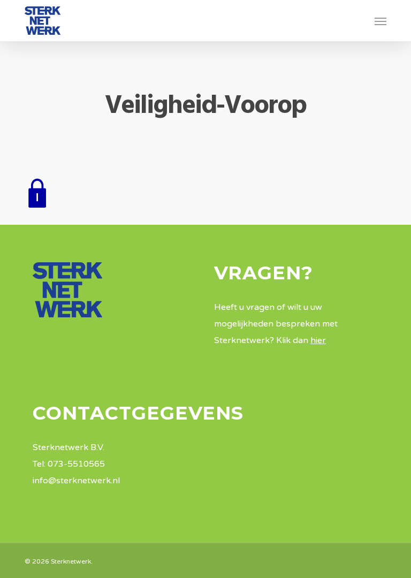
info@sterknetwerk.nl (76, 480)
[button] (380, 21)
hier (318, 340)
